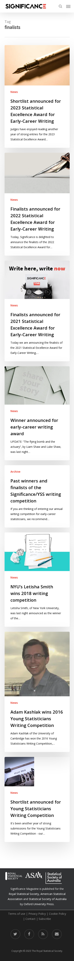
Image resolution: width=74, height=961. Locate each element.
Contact (30, 919)
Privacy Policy (37, 914)
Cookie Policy (57, 914)
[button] (68, 6)
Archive (15, 471)
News (14, 92)
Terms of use (16, 914)
